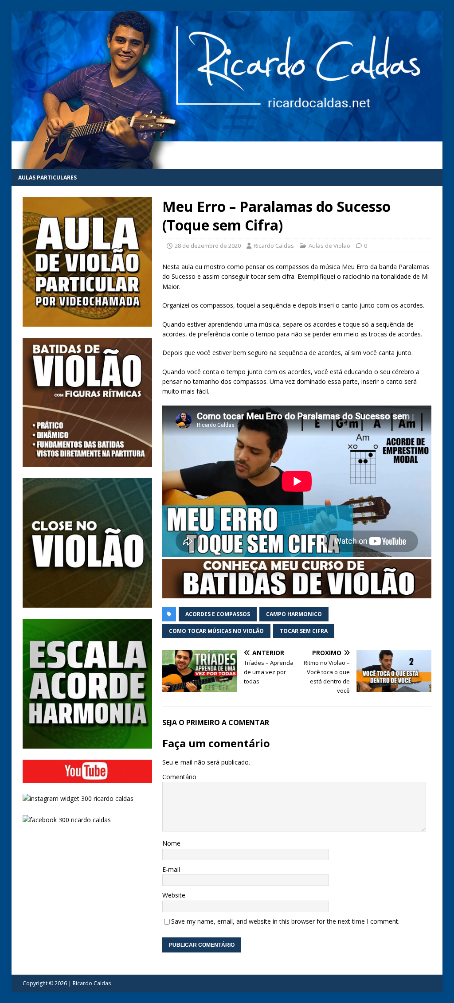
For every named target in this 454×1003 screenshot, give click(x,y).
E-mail (171, 869)
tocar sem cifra (304, 631)
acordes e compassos (217, 614)
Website (173, 895)
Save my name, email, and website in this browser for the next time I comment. (285, 921)
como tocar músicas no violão (216, 631)
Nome (171, 843)
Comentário (179, 777)
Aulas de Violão (329, 246)
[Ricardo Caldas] (227, 163)
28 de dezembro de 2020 (208, 246)
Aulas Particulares (47, 177)
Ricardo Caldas (274, 246)
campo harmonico (294, 614)
